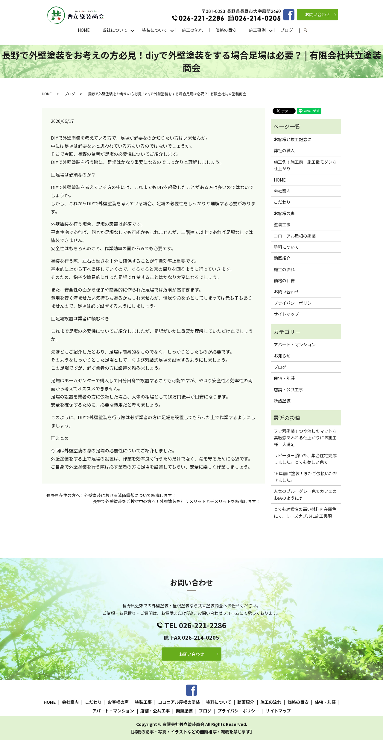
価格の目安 (225, 30)
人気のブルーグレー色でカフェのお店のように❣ (305, 494)
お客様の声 (284, 213)
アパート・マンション (295, 345)
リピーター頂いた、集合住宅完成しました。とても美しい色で (305, 458)
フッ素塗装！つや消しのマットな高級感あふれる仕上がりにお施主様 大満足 (305, 437)
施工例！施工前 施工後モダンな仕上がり (305, 165)
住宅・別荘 (284, 378)
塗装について (154, 30)
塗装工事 (282, 224)
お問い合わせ (317, 14)
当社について (114, 30)
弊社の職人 (284, 150)
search (309, 30)
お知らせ (282, 356)
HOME (84, 30)
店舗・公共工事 (288, 389)
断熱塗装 (282, 401)
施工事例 (257, 30)
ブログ (286, 30)
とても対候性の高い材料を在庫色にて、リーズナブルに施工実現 (305, 512)
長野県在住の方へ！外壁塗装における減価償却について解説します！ (111, 495)
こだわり (282, 202)
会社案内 (282, 191)
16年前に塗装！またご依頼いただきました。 (305, 476)
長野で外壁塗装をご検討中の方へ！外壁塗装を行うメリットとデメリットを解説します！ (176, 501)
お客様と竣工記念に (292, 139)
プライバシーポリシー (295, 303)
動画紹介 (282, 258)
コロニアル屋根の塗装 (295, 236)
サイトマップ (286, 314)
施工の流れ (192, 30)
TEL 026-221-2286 (195, 625)
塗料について (286, 247)
